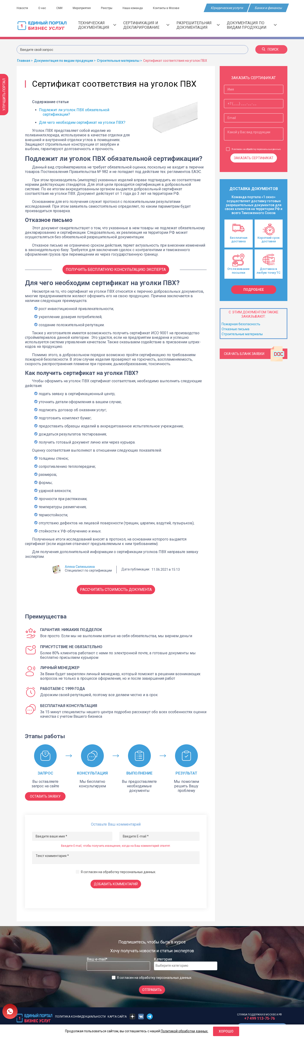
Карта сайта (117, 1016)
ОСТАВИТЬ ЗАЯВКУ (45, 796)
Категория (163, 959)
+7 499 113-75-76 (259, 1018)
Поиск (273, 49)
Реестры (106, 8)
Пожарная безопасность (241, 324)
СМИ (59, 8)
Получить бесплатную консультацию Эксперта (116, 269)
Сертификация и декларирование (141, 25)
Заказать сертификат (253, 158)
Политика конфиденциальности (80, 1016)
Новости (22, 8)
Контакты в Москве (166, 8)
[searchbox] (174, 965)
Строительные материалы (242, 334)
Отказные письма (235, 329)
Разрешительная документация (194, 25)
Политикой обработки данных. (184, 1031)
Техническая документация (93, 25)
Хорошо (226, 1031)
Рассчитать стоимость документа (116, 589)
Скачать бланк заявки (244, 354)
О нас (42, 8)
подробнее (253, 290)
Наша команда (133, 8)
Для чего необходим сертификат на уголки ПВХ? (82, 122)
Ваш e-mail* (97, 959)
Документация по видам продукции (246, 25)
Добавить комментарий (116, 884)
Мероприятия (82, 8)
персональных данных (137, 872)
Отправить (152, 990)
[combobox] (185, 965)
